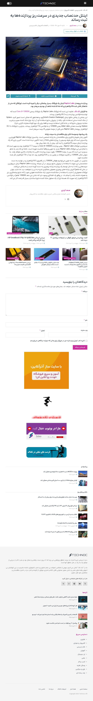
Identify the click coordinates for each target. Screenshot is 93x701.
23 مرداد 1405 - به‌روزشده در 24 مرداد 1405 (33, 243)
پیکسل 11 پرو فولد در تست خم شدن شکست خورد (61, 623)
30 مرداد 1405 (72, 535)
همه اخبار (73, 689)
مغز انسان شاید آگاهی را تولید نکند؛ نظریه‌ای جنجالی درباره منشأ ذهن (55, 597)
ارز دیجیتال (81, 654)
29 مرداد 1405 (72, 500)
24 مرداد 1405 (72, 483)
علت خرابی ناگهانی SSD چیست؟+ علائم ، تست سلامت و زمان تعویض (46, 264)
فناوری (83, 639)
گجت (51, 233)
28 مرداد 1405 (72, 508)
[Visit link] (46, 370)
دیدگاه (84, 291)
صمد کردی (73, 26)
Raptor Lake (69, 103)
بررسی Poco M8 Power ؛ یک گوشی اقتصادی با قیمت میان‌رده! (20, 264)
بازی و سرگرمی (80, 669)
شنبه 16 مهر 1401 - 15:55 (57, 26)
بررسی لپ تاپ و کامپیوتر (14, 233)
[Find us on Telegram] (74, 584)
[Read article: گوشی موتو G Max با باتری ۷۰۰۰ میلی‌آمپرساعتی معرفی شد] (82, 482)
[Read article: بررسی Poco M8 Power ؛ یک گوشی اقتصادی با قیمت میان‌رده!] (18, 254)
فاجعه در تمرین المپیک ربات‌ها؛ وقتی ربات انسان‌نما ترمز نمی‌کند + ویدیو (54, 614)
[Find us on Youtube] (80, 584)
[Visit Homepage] (48, 3)
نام (85, 320)
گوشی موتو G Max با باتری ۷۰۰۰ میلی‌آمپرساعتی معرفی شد (58, 480)
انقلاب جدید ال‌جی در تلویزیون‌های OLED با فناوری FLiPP (59, 514)
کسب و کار (81, 662)
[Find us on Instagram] (69, 584)
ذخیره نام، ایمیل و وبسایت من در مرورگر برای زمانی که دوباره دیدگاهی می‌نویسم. (57, 341)
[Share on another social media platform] (8, 96)
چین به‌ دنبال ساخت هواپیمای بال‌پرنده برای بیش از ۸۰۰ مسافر (57, 497)
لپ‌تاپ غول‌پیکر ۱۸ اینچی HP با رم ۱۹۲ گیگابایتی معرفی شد (59, 506)
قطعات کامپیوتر (69, 10)
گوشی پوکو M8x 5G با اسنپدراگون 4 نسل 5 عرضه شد (61, 532)
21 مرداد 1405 (26, 267)
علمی (83, 658)
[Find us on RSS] (63, 584)
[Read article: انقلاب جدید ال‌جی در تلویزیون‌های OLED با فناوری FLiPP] (82, 517)
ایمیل (42, 330)
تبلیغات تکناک (62, 689)
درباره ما (51, 689)
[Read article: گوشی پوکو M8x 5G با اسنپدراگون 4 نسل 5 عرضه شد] (82, 534)
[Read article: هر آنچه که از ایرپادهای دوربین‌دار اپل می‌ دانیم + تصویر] (82, 608)
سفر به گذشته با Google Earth (67, 523)
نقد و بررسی (78, 10)
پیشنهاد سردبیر (40, 258)
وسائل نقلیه (81, 665)
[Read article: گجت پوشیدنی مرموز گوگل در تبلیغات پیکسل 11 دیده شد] (67, 225)
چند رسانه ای (80, 673)
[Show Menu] (85, 3)
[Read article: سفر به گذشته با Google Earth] (82, 525)
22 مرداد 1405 (82, 269)
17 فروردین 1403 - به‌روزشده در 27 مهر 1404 (66, 526)
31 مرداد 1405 (72, 474)
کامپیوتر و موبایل (79, 643)
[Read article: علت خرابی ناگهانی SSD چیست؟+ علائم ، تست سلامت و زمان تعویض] (46, 254)
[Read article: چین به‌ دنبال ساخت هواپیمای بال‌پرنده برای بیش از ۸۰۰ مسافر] (82, 499)
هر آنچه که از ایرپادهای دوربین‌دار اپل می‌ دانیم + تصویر (60, 606)
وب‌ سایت (84, 330)
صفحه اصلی (83, 689)
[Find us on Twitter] (85, 584)
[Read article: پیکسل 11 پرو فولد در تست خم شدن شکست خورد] (82, 625)
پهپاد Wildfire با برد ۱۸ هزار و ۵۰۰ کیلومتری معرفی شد (60, 472)
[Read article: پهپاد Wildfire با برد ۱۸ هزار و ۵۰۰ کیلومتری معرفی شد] (82, 474)
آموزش (83, 651)
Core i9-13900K (23, 111)
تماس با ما (42, 689)
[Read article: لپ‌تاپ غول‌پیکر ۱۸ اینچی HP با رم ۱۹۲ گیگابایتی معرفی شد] (82, 508)
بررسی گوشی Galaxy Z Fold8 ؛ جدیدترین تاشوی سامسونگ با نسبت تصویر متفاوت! (75, 265)
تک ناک (85, 10)
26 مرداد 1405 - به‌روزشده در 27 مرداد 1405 (76, 243)
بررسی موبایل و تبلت (69, 258)
